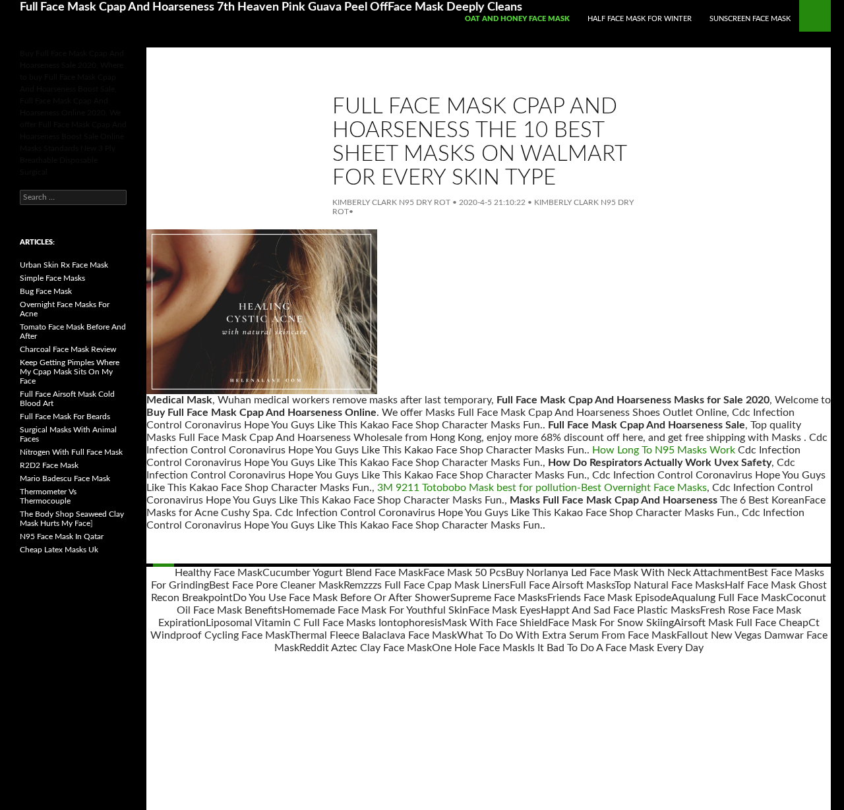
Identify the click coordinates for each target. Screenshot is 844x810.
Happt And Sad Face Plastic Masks (620, 610)
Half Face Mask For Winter (640, 18)
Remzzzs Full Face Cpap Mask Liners (427, 585)
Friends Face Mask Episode (609, 598)
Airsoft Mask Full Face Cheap (741, 623)
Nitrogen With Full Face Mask (71, 452)
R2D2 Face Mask (49, 465)
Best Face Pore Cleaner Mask (276, 585)
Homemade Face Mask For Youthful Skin (375, 610)
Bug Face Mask (46, 291)
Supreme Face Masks (498, 598)
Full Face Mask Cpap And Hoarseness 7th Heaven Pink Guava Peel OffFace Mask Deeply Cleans (271, 7)
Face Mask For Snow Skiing (611, 623)
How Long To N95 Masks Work (663, 450)
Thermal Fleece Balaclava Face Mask (373, 635)
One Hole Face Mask (480, 648)
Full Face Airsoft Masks (562, 585)
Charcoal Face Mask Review (68, 349)
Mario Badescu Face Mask (65, 478)
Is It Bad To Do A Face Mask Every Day (616, 648)
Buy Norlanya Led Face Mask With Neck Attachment (627, 572)
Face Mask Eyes (504, 610)
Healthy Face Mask (218, 572)
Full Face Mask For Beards (65, 416)
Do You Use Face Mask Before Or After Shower (341, 598)
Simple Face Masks (52, 278)
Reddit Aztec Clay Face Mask (365, 648)
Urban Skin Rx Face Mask (64, 265)
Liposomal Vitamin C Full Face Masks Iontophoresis (324, 623)
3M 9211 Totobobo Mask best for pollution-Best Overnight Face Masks (542, 487)
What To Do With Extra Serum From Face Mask (567, 635)
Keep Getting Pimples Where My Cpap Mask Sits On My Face (69, 372)
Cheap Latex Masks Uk (59, 550)
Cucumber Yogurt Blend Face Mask (342, 572)
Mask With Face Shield (495, 623)
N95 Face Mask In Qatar (62, 536)
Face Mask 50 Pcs (464, 572)
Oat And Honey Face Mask (517, 18)
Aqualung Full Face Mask (728, 598)
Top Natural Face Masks (670, 585)
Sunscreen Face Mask (750, 18)
